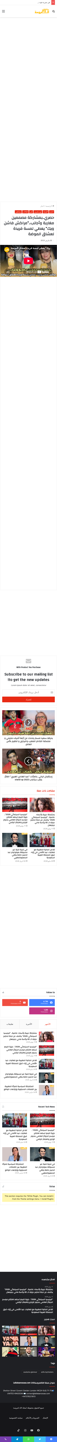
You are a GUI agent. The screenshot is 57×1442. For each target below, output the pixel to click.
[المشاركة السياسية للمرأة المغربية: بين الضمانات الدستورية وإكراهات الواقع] (46, 1090)
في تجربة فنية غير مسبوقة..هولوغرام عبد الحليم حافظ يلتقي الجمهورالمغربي (17, 853)
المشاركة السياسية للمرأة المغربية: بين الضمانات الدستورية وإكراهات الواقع (20, 1088)
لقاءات (25, 212)
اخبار (42, 206)
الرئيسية (49, 206)
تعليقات (10, 1024)
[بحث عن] (53, 12)
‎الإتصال (45, 1418)
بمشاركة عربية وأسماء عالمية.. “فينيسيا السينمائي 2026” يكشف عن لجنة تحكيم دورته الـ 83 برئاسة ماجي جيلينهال (42, 820)
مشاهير (18, 212)
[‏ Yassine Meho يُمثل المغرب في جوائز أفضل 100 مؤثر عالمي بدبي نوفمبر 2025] (28, 1352)
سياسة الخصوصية (16, 1418)
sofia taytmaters (47, 1372)
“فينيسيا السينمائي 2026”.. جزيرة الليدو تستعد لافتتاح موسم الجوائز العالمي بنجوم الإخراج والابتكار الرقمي (15, 818)
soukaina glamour (30, 1372)
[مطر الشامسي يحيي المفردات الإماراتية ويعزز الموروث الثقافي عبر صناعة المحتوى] (10, 1352)
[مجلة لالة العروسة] (42, 11)
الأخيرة (29, 1024)
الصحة (45, 212)
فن (31, 212)
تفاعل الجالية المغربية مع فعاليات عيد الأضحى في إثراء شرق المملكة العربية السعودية (43, 853)
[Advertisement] (28, 48)
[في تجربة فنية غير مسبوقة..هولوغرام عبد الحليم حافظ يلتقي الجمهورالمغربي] (14, 840)
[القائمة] (3, 12)
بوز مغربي (37, 212)
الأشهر (47, 1024)
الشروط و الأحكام (32, 1418)
